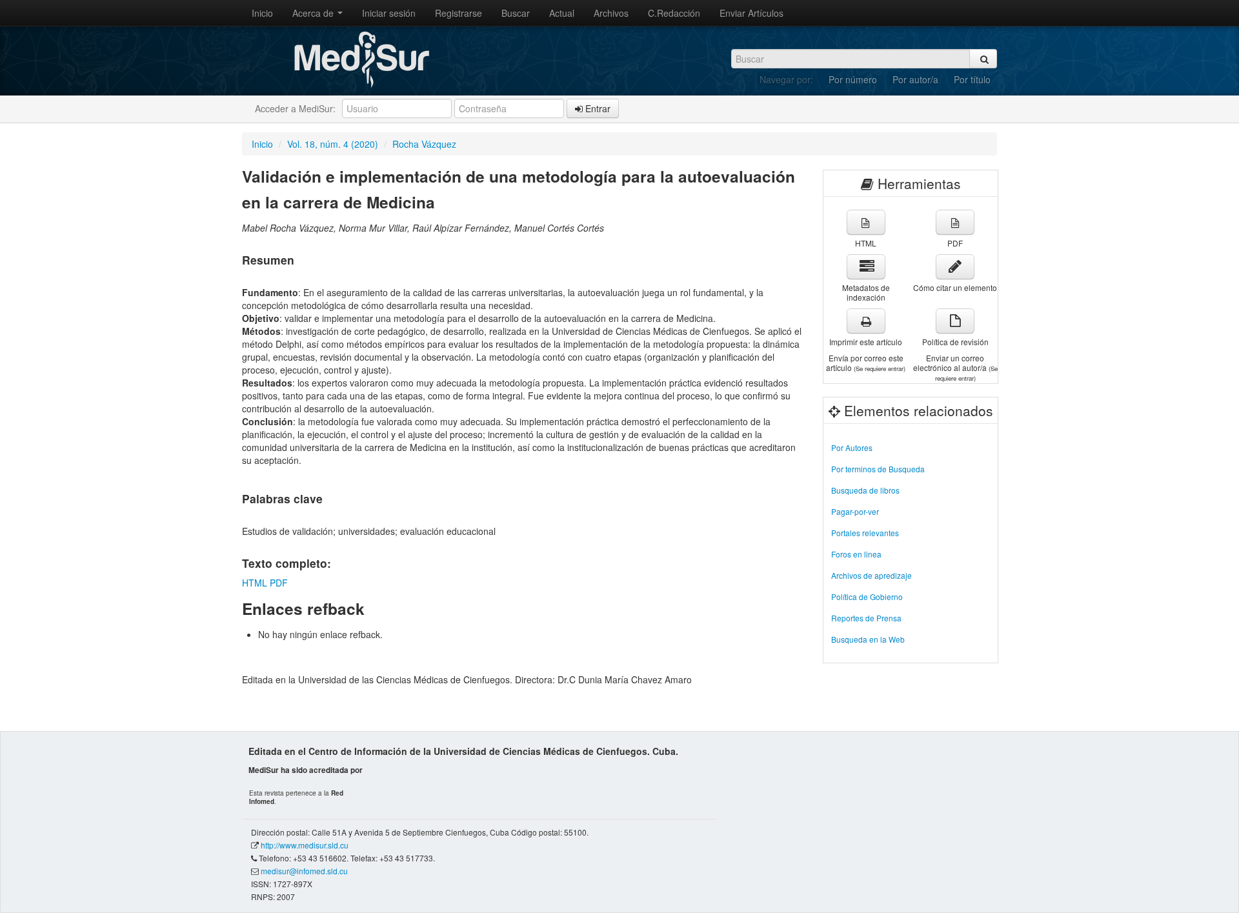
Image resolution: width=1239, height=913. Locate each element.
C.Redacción (674, 12)
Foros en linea (856, 553)
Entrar (596, 108)
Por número (853, 79)
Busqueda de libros (865, 490)
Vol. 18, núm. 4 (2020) (332, 143)
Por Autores (851, 447)
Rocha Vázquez (424, 143)
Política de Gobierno (867, 596)
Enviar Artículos (751, 12)
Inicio (262, 12)
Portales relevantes (865, 532)
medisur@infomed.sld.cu (304, 870)
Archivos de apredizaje (871, 575)
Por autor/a (915, 79)
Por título (972, 79)
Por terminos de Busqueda (878, 468)
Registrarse (458, 12)
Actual (561, 12)
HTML (254, 582)
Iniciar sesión (389, 12)
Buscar (515, 12)
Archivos (611, 12)
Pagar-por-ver (855, 511)
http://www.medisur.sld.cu (304, 844)
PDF (279, 582)
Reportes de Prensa (866, 617)
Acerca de (314, 12)
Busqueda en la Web (868, 639)
